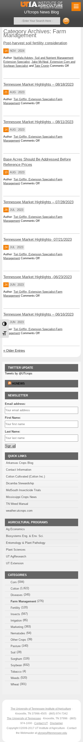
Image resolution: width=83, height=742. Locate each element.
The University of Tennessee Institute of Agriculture (41, 708)
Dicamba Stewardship (20, 483)
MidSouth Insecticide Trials (23, 490)
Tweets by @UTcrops (18, 373)
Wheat (15, 684)
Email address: (15, 403)
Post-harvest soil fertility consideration (35, 43)
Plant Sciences (15, 549)
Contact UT (41, 723)
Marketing (17, 627)
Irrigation (16, 620)
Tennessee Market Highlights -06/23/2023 (37, 277)
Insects (15, 614)
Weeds (15, 678)
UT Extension (14, 563)
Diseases (17, 595)
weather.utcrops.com (19, 510)
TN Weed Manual (17, 503)
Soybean (16, 665)
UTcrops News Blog (41, 12)
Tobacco (16, 671)
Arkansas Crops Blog (19, 462)
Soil (13, 652)
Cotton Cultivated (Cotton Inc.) (25, 476)
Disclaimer (56, 723)
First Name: (13, 417)
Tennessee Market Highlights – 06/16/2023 (38, 314)
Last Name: (12, 431)
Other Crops (18, 639)
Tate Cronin (42, 65)
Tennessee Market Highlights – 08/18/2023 (38, 84)
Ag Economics (15, 529)
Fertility (15, 607)
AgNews (18, 383)
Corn (14, 582)
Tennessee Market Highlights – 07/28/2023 (38, 202)
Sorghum (16, 659)
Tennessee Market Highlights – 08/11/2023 (38, 122)
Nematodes (18, 633)
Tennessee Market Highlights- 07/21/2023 (37, 239)
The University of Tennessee (24, 718)
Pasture (16, 646)
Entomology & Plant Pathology (25, 542)
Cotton (15, 588)
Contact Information (18, 469)
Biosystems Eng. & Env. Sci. (25, 536)
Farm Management (23, 601)
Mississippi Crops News (21, 497)
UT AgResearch (16, 556)
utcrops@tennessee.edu (52, 733)
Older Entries (14, 350)
